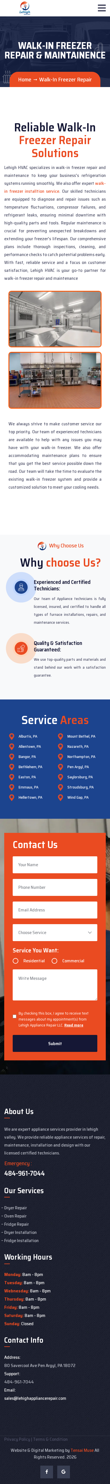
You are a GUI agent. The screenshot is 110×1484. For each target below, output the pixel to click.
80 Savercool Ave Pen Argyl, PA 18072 (39, 1365)
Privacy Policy (17, 1439)
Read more (73, 1025)
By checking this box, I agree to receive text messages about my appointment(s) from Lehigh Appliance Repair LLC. (54, 1019)
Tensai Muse (82, 1450)
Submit (55, 1043)
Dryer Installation (20, 1232)
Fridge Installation (21, 1240)
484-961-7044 (24, 1173)
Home (24, 79)
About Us (19, 1111)
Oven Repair (15, 1215)
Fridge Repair (16, 1224)
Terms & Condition (50, 1439)
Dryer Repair (15, 1207)
